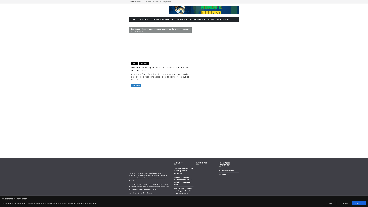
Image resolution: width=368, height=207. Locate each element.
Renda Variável (144, 63)
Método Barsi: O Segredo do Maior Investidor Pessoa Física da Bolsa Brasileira (160, 69)
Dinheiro (211, 19)
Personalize (330, 203)
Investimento (182, 19)
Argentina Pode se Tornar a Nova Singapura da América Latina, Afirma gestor (183, 191)
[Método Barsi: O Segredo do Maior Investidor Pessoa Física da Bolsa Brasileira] (160, 49)
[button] (149, 19)
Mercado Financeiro (197, 19)
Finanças (134, 63)
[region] (184, 201)
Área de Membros (223, 19)
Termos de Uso (224, 174)
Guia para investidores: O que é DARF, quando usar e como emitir (183, 171)
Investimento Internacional (163, 19)
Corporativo (143, 19)
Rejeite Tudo (344, 203)
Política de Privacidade (226, 170)
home (133, 19)
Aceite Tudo (359, 203)
